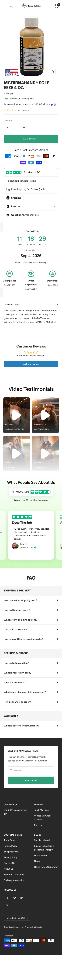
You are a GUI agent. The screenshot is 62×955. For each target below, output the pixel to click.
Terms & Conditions (14, 874)
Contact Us (9, 863)
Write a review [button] (31, 364)
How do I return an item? (16, 663)
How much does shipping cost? (20, 600)
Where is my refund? (15, 682)
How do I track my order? (17, 610)
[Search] (11, 6)
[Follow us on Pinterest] (7, 905)
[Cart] (56, 6)
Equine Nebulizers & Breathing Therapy (44, 847)
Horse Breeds (41, 855)
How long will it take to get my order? (23, 639)
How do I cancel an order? (17, 701)
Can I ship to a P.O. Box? (16, 629)
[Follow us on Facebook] (7, 898)
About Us (8, 868)
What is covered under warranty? (21, 725)
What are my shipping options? (20, 619)
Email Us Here (31, 214)
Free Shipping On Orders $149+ (19, 98)
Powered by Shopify (33, 927)
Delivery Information (14, 880)
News (37, 861)
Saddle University (43, 840)
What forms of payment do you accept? (25, 692)
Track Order (9, 840)
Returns (38, 825)
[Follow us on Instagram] (21, 898)
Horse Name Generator (46, 866)
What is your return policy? (18, 672)
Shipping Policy (11, 851)
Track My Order (41, 810)
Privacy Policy (10, 857)
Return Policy (10, 845)
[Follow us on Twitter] (14, 898)
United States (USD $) (15, 918)
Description (11, 304)
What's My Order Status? (42, 817)
